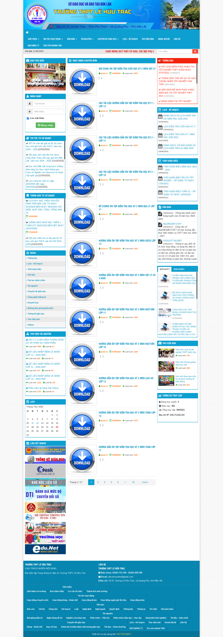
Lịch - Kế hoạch (170, 110)
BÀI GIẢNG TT (33, 46)
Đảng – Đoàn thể (34, 627)
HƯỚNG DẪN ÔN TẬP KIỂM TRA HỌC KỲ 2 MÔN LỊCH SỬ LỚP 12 (126, 380)
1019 (39, 383)
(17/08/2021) (175, 73)
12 (37, 423)
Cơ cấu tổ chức (75, 591)
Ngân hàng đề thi (54, 618)
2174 (136, 180)
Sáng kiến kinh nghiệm (155, 618)
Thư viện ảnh (148, 39)
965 (38, 358)
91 (53, 392)
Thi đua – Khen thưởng (115, 627)
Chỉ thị (42, 609)
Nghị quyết (100, 609)
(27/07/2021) (169, 96)
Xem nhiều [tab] (179, 269)
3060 (39, 347)
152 (53, 383)
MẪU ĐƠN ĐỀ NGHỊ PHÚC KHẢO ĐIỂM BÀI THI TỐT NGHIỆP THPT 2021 (176, 93)
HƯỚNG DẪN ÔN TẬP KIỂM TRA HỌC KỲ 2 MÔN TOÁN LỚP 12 (127, 414)
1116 (135, 283)
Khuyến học (33, 303)
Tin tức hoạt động (52, 39)
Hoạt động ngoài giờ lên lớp (113, 600)
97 (53, 347)
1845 (136, 214)
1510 (136, 249)
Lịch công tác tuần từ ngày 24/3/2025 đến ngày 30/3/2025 (40, 184)
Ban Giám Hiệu (57, 591)
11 (33, 423)
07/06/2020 (116, 214)
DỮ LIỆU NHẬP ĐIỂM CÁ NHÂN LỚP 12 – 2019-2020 (43, 353)
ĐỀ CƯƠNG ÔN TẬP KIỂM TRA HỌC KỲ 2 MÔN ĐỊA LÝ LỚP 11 (127, 208)
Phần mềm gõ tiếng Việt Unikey (43, 388)
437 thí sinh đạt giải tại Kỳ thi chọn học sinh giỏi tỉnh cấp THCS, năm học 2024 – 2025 (44, 146)
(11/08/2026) (177, 318)
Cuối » (145, 482)
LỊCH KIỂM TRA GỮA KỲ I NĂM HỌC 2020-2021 (179, 136)
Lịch (32, 402)
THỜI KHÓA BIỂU (170, 161)
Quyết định (114, 609)
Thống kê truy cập (172, 396)
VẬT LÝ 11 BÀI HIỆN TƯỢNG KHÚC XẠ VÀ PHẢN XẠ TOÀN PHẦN (45, 341)
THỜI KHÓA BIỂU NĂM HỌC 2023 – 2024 (180, 168)
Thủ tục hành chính (36, 280)
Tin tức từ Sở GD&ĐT (40, 138)
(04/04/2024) (163, 287)
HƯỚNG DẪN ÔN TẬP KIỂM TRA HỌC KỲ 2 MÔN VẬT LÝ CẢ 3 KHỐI (127, 277)
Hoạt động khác (137, 600)
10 (133, 482)
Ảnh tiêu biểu (37, 61)
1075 (136, 421)
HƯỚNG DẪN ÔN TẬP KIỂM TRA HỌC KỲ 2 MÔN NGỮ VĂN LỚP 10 (126, 345)
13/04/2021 (116, 73)
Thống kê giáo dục (36, 314)
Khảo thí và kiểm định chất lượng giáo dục (80, 627)
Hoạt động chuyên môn (85, 61)
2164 (136, 111)
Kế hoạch (66, 609)
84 (52, 370)
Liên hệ (177, 39)
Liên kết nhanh (38, 443)
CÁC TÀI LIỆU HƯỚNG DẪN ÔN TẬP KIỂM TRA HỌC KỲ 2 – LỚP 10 (127, 174)
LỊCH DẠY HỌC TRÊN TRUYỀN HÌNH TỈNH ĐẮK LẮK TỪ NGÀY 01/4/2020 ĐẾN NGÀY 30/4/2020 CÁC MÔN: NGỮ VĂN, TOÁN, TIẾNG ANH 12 (44, 207)
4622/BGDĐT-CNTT (172, 224)
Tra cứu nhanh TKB (52, 46)
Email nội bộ (164, 39)
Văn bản (71, 39)
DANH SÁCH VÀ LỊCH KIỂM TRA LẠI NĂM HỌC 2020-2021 (179, 117)
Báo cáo (31, 609)
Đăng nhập (35, 96)
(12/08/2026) (163, 304)
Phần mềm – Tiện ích (99, 618)
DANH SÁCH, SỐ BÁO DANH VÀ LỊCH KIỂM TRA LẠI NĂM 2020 (179, 147)
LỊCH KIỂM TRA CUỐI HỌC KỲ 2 (179, 126)
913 (38, 370)
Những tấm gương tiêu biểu (40, 308)
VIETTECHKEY (123, 634)
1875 (136, 73)
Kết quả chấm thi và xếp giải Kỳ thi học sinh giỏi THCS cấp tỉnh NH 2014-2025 (44, 241)
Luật (76, 609)
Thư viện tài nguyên (40, 334)
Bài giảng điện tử (35, 618)
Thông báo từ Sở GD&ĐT (42, 196)
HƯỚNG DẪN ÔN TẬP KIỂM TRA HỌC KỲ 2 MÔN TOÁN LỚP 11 (127, 449)
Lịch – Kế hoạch (130, 39)
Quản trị (104, 73)
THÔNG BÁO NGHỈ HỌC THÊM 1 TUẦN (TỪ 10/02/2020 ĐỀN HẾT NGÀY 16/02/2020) (45, 225)
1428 (136, 352)
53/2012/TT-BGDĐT (172, 240)
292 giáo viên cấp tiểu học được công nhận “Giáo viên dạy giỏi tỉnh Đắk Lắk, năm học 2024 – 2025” (44, 158)
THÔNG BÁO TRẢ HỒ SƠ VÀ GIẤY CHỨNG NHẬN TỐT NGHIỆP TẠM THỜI (177, 81)
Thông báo (32, 258)
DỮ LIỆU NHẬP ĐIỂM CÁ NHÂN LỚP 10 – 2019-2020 (43, 377)
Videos (31, 325)
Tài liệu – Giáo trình (179, 618)
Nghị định (87, 609)
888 (188, 368)
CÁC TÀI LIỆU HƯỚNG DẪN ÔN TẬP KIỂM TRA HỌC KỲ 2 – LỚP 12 (127, 105)
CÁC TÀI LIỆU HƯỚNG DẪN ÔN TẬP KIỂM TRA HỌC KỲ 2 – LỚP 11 (127, 139)
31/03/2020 (33, 216)
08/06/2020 (116, 111)
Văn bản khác (167, 609)
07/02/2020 (33, 232)
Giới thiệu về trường (36, 591)
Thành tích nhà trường (97, 591)
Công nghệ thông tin (37, 297)
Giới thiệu (33, 39)
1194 (135, 386)
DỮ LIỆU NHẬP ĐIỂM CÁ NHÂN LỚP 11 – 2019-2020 (43, 365)
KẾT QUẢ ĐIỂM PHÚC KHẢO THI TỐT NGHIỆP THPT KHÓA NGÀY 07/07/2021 (176, 70)
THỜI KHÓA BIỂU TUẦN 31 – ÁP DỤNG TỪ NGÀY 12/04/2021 (179, 193)
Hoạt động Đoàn (89, 600)
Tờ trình (153, 609)
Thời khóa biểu (34, 269)
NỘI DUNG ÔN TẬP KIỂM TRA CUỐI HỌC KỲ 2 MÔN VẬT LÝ (127, 69)
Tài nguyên (86, 39)
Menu (33, 253)
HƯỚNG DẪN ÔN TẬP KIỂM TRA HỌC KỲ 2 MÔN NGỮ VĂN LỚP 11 (126, 311)
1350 (136, 317)
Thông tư (141, 609)
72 (52, 358)
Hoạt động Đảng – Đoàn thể (65, 600)
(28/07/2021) (170, 84)
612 (188, 385)
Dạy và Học (51, 627)
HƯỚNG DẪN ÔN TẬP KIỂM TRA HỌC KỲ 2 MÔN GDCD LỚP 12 (127, 242)
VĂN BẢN (166, 207)
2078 (136, 145)
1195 (135, 455)
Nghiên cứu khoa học (76, 618)
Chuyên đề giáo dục (107, 39)
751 (188, 355)
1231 (39, 392)
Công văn (53, 609)
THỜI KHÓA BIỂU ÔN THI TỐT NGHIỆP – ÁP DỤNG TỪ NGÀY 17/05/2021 (176, 180)
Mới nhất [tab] (165, 269)
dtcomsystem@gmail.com (120, 577)
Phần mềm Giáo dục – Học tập (127, 618)
